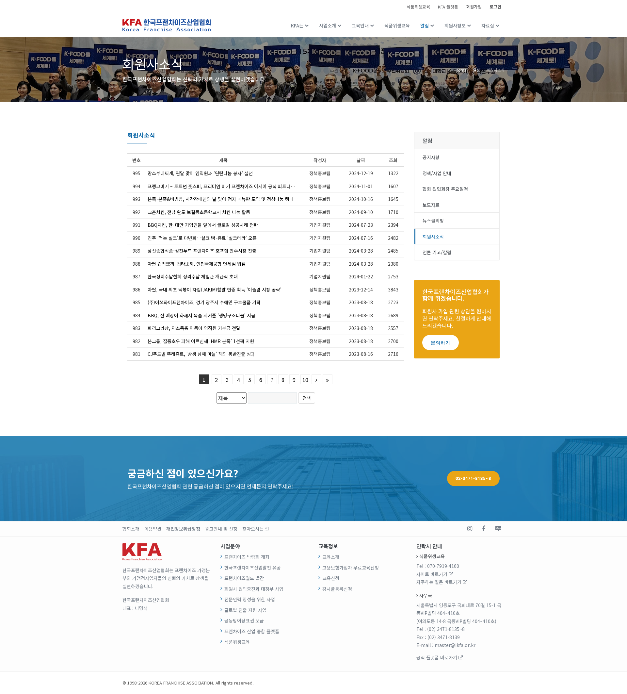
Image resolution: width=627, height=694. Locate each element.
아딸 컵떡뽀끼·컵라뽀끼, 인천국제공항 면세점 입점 (197, 263)
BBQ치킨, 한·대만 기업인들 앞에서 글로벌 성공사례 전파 (203, 225)
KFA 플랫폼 (448, 7)
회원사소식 (496, 69)
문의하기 (440, 342)
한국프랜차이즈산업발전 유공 (252, 567)
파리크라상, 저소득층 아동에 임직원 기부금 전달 (194, 328)
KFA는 (297, 25)
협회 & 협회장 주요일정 (445, 189)
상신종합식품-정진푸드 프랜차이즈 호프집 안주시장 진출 (202, 250)
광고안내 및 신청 (221, 528)
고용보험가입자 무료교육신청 (350, 567)
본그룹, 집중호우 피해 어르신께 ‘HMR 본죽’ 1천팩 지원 (201, 341)
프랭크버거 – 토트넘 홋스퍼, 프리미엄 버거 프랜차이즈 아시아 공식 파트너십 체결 (226, 186)
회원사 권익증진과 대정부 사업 (253, 589)
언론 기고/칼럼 (437, 252)
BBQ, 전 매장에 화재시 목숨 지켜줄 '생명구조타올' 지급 (201, 315)
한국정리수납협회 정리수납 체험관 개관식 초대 (193, 276)
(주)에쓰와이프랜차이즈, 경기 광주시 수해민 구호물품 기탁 (204, 302)
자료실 (487, 25)
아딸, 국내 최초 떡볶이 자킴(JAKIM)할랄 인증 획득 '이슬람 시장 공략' (214, 289)
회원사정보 (455, 25)
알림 (424, 25)
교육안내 (360, 25)
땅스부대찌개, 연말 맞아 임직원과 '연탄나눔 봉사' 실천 (200, 173)
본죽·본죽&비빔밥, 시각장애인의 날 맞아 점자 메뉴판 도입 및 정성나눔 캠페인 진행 (228, 199)
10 (305, 380)
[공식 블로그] (498, 528)
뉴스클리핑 (433, 220)
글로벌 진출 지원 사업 (245, 610)
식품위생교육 (418, 7)
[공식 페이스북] (484, 528)
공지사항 (431, 157)
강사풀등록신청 (337, 589)
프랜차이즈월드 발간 (244, 578)
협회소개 (130, 528)
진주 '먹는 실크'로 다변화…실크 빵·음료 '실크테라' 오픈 (202, 238)
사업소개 (327, 25)
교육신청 (330, 578)
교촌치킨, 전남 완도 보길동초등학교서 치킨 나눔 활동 (199, 212)
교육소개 (330, 557)
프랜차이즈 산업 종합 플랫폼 (251, 631)
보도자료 (431, 205)
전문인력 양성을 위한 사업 (249, 599)
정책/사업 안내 (437, 173)
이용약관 (152, 528)
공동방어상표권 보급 (244, 620)
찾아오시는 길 (255, 528)
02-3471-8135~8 (473, 478)
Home (461, 69)
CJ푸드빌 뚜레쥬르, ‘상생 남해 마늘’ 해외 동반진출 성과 (201, 354)
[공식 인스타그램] (469, 528)
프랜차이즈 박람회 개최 (246, 557)
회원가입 (474, 7)
